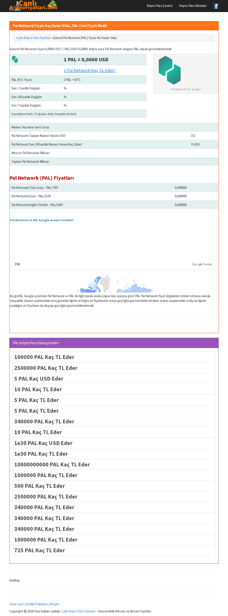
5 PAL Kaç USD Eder (38, 378)
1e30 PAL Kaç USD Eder (43, 443)
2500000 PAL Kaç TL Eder (45, 367)
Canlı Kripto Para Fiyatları (78, 611)
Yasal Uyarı (16, 604)
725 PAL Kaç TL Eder (39, 550)
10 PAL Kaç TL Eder (38, 389)
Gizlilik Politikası (37, 604)
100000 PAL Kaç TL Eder (44, 357)
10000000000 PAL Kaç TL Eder (52, 464)
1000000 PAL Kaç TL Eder (45, 475)
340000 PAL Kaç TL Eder (44, 421)
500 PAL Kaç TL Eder (39, 485)
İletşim (54, 604)
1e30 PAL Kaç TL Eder (41, 453)
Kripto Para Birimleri (193, 6)
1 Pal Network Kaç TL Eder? (89, 70)
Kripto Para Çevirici (160, 6)
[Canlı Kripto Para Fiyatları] (34, 5)
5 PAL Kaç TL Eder (36, 400)
